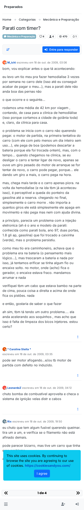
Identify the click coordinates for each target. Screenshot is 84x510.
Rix (9, 421)
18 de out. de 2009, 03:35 (36, 354)
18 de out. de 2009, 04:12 (56, 387)
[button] (6, 504)
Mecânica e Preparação (21, 36)
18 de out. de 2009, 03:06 (50, 62)
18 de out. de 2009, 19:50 (46, 421)
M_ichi (11, 62)
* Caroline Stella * (19, 349)
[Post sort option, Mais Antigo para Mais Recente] (8, 49)
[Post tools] (78, 337)
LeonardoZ (14, 387)
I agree (42, 473)
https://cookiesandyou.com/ (47, 465)
